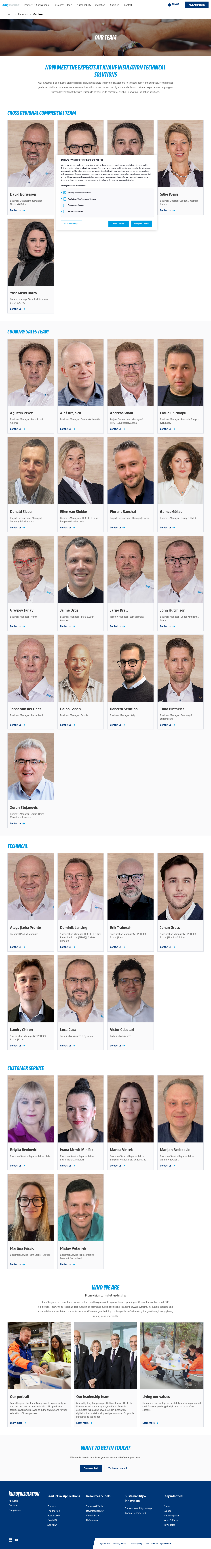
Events (167, 1511)
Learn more (18, 1423)
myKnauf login (197, 5)
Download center (94, 1511)
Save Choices (118, 224)
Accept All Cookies (141, 224)
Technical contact (117, 1468)
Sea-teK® (52, 1525)
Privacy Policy (119, 1543)
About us (22, 14)
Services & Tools (94, 1506)
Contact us (18, 210)
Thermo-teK (53, 1511)
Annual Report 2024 (135, 1513)
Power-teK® (53, 1515)
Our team (38, 14)
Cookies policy (136, 1543)
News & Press (171, 1520)
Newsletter (169, 1525)
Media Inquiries (171, 1515)
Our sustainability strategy (138, 1508)
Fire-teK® (52, 1520)
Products (51, 1506)
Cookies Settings (71, 224)
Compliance (15, 1510)
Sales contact (91, 1468)
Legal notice (104, 1543)
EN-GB (173, 5)
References (92, 1520)
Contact (167, 1506)
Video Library (92, 1515)
